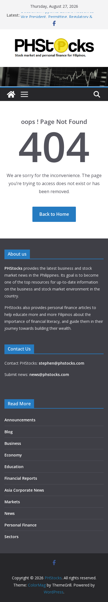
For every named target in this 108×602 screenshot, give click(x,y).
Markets (12, 501)
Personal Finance (20, 525)
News (9, 513)
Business (12, 443)
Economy (13, 455)
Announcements (19, 419)
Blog (8, 431)
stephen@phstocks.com (61, 363)
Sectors (11, 536)
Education (14, 466)
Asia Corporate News (24, 490)
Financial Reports (20, 478)
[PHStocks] (54, 71)
